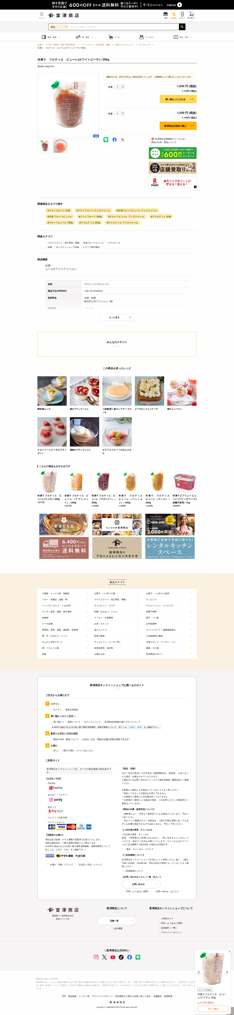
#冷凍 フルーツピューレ (60, 216)
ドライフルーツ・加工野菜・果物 (95, 44)
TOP (64, 996)
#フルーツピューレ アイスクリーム (126, 216)
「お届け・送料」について (60, 864)
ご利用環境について (133, 870)
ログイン (57, 709)
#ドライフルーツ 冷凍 (59, 210)
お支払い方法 (88, 739)
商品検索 (72, 996)
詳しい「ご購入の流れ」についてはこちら (73, 750)
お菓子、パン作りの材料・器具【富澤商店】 (56, 44)
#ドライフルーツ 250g (90, 216)
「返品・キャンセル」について (139, 848)
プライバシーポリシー (171, 932)
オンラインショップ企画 (67, 246)
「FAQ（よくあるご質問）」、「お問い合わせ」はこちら (151, 891)
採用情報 (168, 996)
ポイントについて (92, 721)
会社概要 (118, 928)
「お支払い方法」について (89, 864)
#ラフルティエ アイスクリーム (122, 222)
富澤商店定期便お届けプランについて (122, 721)
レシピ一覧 (84, 996)
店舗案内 (157, 996)
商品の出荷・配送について (164, 142)
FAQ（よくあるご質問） (172, 923)
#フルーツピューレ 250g (60, 222)
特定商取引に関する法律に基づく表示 (133, 996)
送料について (74, 721)
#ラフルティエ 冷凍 (161, 216)
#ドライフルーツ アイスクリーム (93, 210)
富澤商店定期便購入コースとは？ (169, 138)
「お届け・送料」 (135, 727)
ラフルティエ (144, 44)
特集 (50, 246)
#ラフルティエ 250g (89, 222)
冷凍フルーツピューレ (124, 44)
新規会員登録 (72, 709)
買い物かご (58, 721)
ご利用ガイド (167, 918)
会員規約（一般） (169, 927)
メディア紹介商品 (91, 246)
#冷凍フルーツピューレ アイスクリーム (137, 210)
